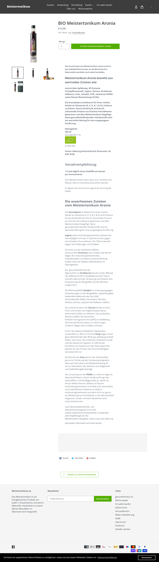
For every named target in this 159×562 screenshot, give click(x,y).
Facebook (119, 525)
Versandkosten (78, 32)
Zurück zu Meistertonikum (81, 474)
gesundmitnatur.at (124, 496)
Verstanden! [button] (147, 558)
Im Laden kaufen (123, 504)
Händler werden (122, 529)
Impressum (120, 522)
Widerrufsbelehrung (124, 514)
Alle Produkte (121, 500)
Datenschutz (121, 507)
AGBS (117, 518)
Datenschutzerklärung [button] (107, 557)
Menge (62, 41)
